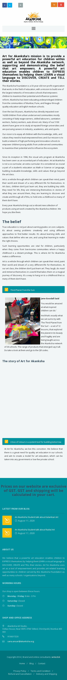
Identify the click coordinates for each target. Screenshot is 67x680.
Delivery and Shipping (46, 673)
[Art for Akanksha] (33, 17)
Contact (41, 663)
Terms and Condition (40, 671)
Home (22, 663)
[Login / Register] (61, 4)
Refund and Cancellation (20, 673)
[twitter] (9, 5)
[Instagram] (15, 5)
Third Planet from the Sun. (22, 290)
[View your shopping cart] (54, 4)
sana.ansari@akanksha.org (20, 641)
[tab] (33, 289)
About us (11, 38)
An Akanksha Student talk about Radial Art (35, 529)
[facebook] (4, 5)
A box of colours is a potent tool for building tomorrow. (36, 442)
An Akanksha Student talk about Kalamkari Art (36, 517)
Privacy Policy (19, 671)
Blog (31, 663)
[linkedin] (20, 5)
